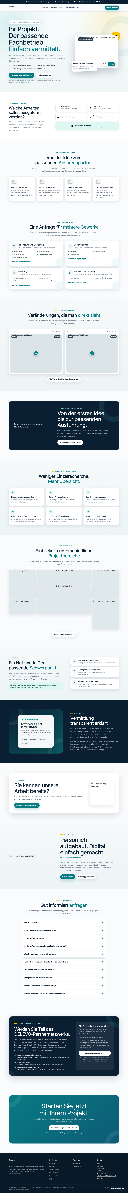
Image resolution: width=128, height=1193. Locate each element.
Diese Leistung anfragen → (21, 261)
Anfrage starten (54, 1170)
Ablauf (61, 7)
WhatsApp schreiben (86, 877)
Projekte (54, 7)
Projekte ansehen (44, 75)
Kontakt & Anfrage (117, 1188)
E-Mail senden (67, 877)
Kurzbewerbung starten (95, 1053)
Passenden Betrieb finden (21, 75)
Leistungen (44, 7)
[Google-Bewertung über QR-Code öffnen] (101, 793)
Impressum (76, 1163)
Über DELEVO (70, 7)
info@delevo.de (101, 1173)
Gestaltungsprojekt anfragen (70, 442)
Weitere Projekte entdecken (64, 634)
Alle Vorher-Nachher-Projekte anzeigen (64, 379)
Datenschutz (77, 1166)
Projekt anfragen (112, 7)
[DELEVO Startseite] (12, 7)
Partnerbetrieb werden (56, 1176)
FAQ (78, 7)
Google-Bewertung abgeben (26, 805)
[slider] (36, 353)
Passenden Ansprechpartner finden (64, 1128)
